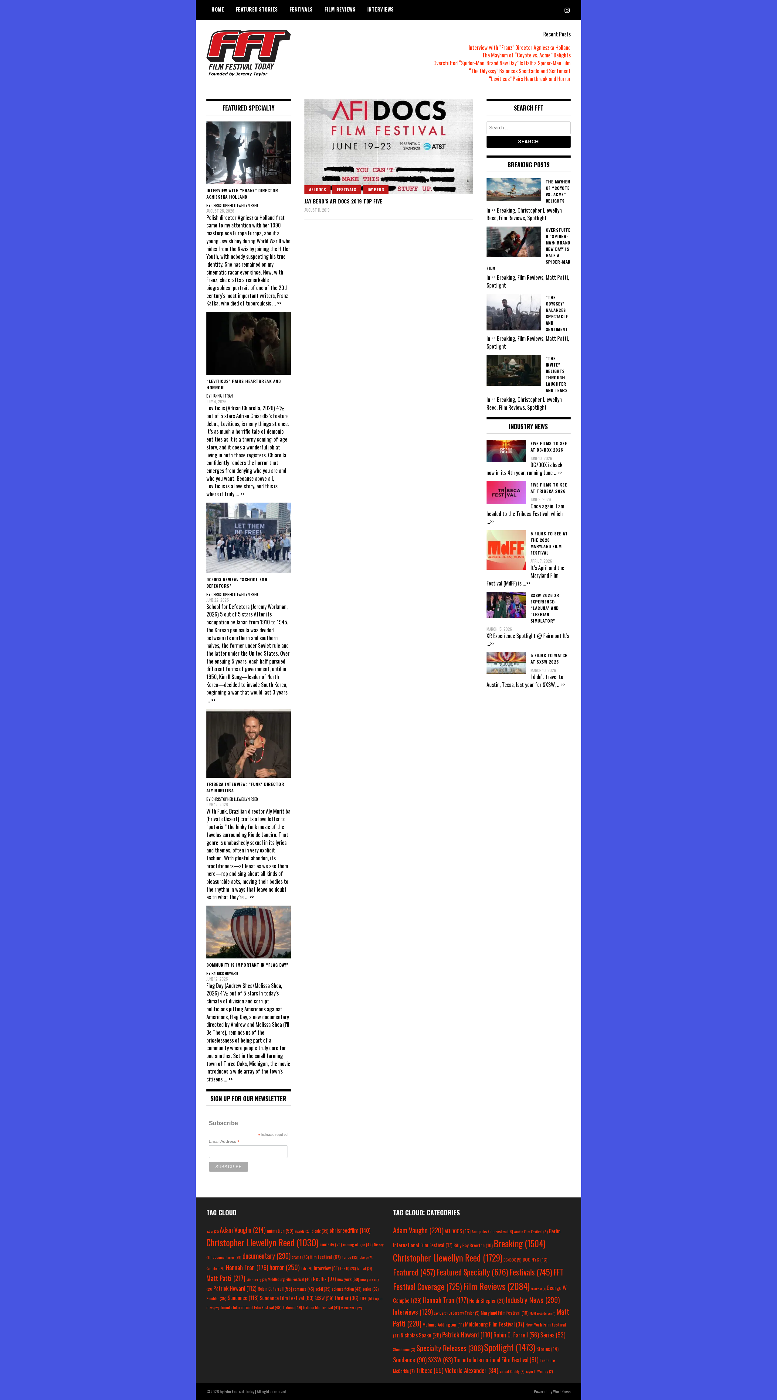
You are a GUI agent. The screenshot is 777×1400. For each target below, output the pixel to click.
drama (300, 1257)
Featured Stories (257, 9)
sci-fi (323, 1289)
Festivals (301, 9)
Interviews (380, 9)
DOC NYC (535, 1259)
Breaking (519, 1243)
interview (326, 1268)
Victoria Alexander (471, 1370)
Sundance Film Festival (286, 1298)
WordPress (562, 1391)
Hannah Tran (247, 1267)
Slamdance (404, 1349)
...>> (558, 472)
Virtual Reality (512, 1371)
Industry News (533, 1299)
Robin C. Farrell (275, 1289)
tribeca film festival (321, 1307)
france (350, 1257)
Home (218, 9)
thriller (346, 1298)
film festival (325, 1256)
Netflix (324, 1278)
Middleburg (256, 1279)
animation (280, 1230)
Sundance (243, 1297)
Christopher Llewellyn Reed (262, 1242)
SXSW (323, 1298)
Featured (414, 1272)
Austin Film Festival (531, 1231)
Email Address (224, 1141)
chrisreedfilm (350, 1230)
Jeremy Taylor (466, 1313)
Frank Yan (538, 1288)
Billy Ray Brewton (473, 1245)
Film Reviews (339, 9)
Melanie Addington (443, 1324)
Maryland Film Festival (504, 1312)
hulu (307, 1268)
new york (348, 1279)
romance (303, 1289)
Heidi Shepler (486, 1300)
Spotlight (509, 1347)
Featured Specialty (472, 1272)
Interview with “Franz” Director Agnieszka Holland (520, 47)
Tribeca (292, 1307)
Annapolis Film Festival (492, 1231)
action (212, 1231)
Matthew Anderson (542, 1313)
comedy (331, 1244)
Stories (547, 1349)
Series (552, 1334)
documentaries (227, 1257)
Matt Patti (225, 1278)
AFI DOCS (317, 189)
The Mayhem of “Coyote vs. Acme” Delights (526, 55)
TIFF (367, 1298)
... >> (276, 303)
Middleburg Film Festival (290, 1279)
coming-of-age (358, 1244)
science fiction (346, 1289)
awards (302, 1231)
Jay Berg (375, 189)
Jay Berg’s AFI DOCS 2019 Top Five (343, 201)
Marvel (364, 1268)
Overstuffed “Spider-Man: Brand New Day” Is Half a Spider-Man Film (502, 63)
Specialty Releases (449, 1347)
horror (285, 1267)
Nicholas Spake (421, 1335)
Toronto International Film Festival (250, 1307)
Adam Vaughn (243, 1229)
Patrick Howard (234, 1288)
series (371, 1289)
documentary (266, 1256)
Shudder (216, 1298)
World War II (351, 1307)
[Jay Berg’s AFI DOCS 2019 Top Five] (388, 146)
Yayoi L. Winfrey (539, 1371)
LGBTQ (348, 1268)
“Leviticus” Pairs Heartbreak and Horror (530, 79)
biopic (320, 1231)
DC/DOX (512, 1260)
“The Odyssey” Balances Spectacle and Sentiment (520, 71)
